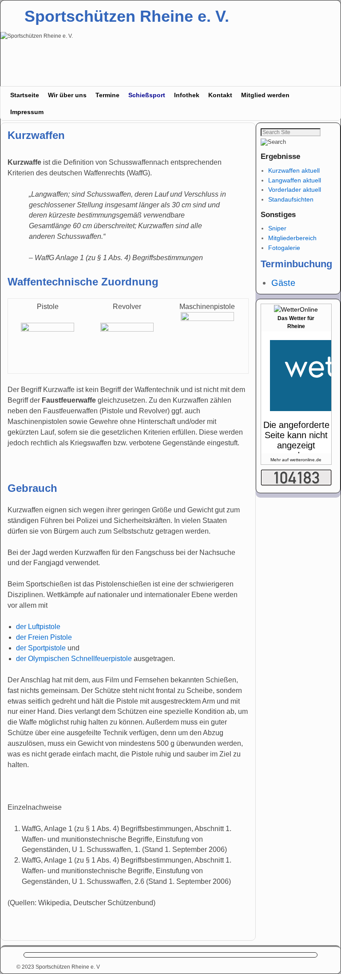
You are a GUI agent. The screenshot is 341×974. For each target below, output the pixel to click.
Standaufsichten (290, 199)
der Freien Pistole (44, 637)
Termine (107, 95)
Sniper (277, 228)
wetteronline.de (305, 459)
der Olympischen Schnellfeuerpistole (74, 658)
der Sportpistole (41, 648)
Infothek (186, 95)
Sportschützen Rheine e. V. (126, 16)
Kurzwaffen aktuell (294, 170)
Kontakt (220, 95)
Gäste (283, 283)
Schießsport (146, 95)
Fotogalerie (284, 247)
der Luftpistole (38, 626)
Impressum (27, 111)
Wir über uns (67, 95)
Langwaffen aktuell (294, 180)
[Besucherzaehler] (296, 483)
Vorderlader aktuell (294, 189)
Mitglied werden (265, 95)
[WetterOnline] (296, 309)
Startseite (24, 95)
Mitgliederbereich (292, 238)
